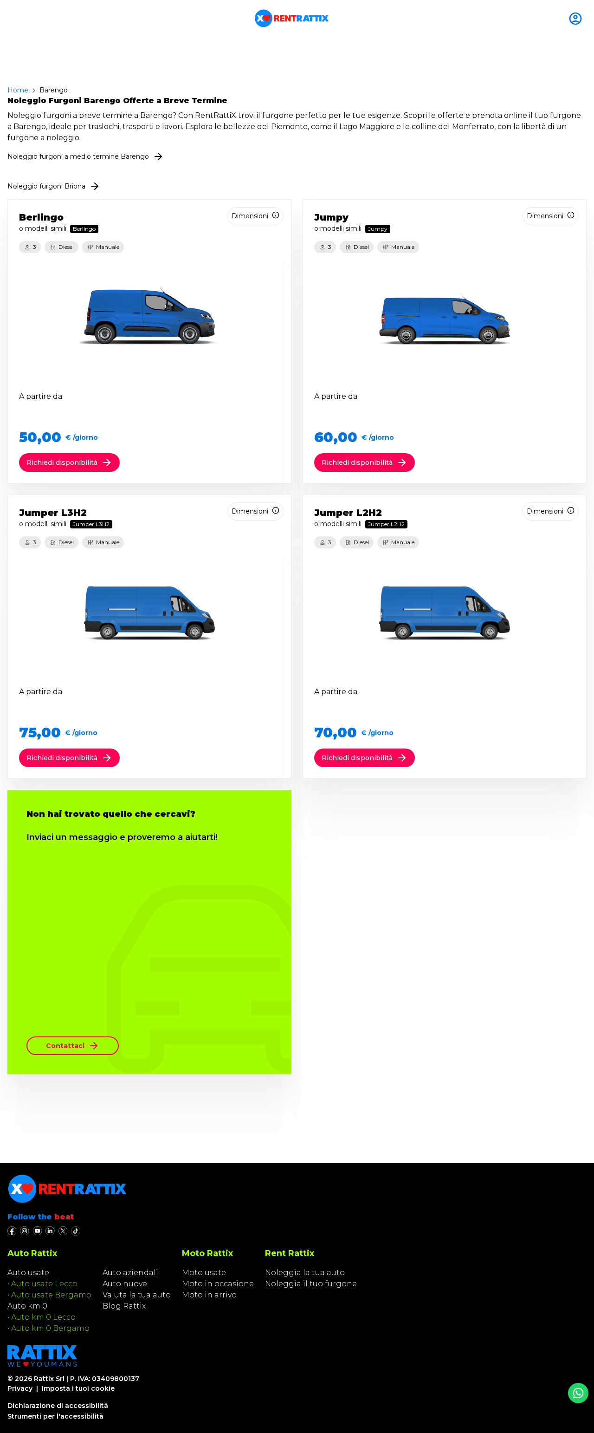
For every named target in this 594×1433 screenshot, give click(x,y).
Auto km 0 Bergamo (50, 1328)
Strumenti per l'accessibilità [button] (55, 1416)
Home (17, 90)
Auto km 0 (27, 1306)
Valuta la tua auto (137, 1294)
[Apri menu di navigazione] (11, 18)
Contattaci (65, 1046)
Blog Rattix (124, 1306)
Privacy (19, 1388)
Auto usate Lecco (44, 1283)
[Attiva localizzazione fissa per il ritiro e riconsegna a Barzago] (577, 18)
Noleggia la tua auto (305, 1272)
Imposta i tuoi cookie (78, 1388)
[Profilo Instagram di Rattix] (24, 1231)
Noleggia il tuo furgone (311, 1283)
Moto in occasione (218, 1283)
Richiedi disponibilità (61, 462)
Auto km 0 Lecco (43, 1317)
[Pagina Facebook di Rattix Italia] (11, 1231)
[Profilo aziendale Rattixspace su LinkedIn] (49, 1231)
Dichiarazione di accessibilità (57, 1405)
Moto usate (204, 1272)
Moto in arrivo (209, 1294)
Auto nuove (125, 1283)
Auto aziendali (130, 1272)
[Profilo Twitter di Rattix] (62, 1231)
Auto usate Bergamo (51, 1294)
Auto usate (28, 1272)
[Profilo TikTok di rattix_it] (75, 1231)
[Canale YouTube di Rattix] (37, 1231)
